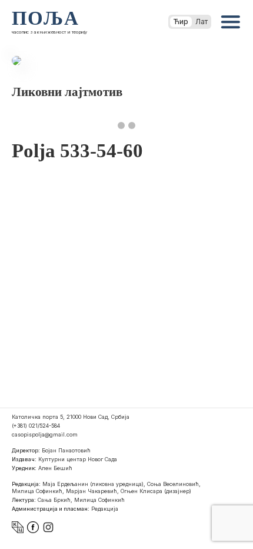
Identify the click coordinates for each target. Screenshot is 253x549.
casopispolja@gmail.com (45, 434)
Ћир (181, 21)
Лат (201, 21)
